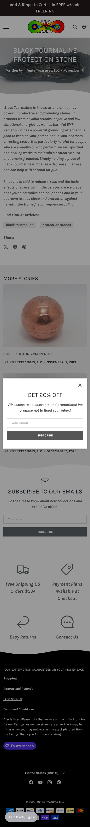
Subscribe (45, 435)
